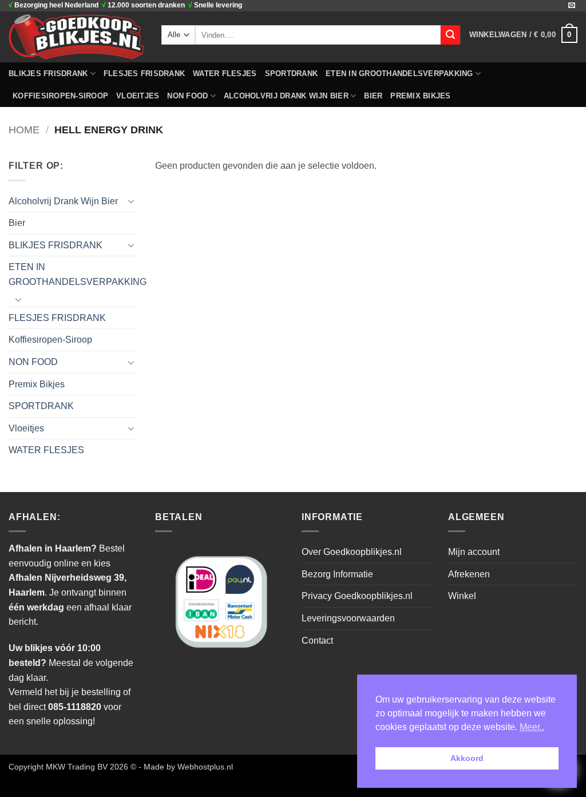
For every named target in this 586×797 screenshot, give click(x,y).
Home (24, 130)
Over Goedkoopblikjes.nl (352, 552)
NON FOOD (187, 96)
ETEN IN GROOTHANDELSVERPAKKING (399, 73)
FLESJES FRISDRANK (144, 73)
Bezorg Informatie (337, 574)
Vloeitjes (137, 96)
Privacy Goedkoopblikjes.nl (357, 596)
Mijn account (474, 552)
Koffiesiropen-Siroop (60, 96)
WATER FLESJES (224, 73)
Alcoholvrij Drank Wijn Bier (286, 96)
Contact (317, 640)
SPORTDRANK (291, 73)
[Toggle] (131, 201)
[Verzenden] (450, 35)
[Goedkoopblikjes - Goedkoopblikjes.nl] (76, 36)
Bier (373, 96)
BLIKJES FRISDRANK (48, 73)
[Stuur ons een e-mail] (571, 6)
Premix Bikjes (420, 96)
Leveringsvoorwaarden (348, 618)
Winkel (462, 596)
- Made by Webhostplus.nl (185, 766)
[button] (523, 35)
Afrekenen (469, 574)
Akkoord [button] (467, 758)
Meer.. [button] (532, 727)
